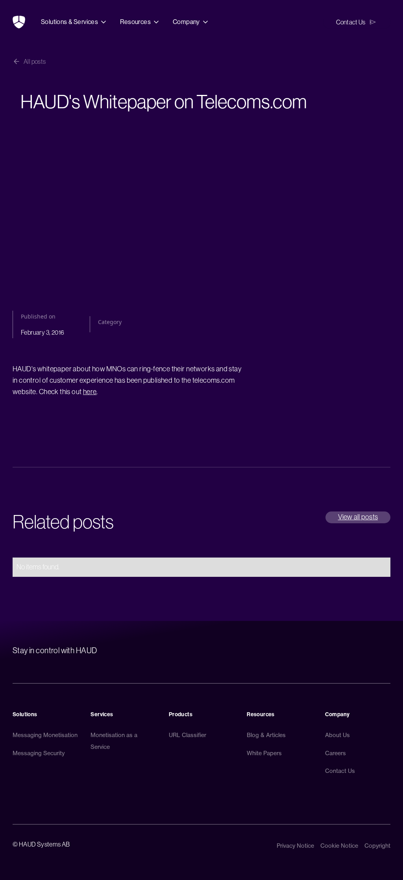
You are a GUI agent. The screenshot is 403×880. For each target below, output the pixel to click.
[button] (74, 22)
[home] (19, 22)
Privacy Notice (295, 845)
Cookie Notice (339, 845)
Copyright (377, 845)
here (90, 392)
